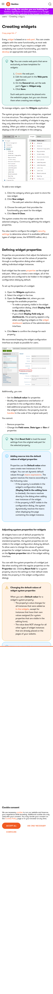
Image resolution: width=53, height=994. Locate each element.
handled (11, 413)
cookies (20, 812)
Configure (11, 832)
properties (31, 270)
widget (11, 39)
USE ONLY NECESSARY (36, 826)
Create (19, 74)
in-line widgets (22, 609)
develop (5, 52)
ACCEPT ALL (11, 826)
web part (31, 39)
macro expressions (33, 475)
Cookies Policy (11, 818)
